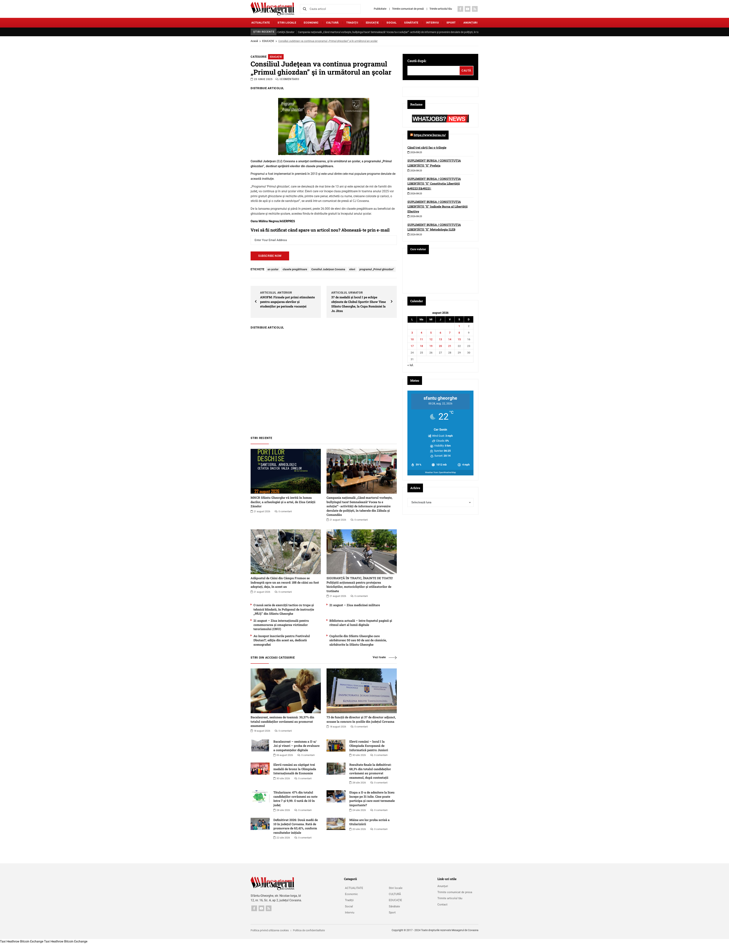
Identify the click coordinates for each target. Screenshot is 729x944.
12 (430, 339)
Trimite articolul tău (440, 8)
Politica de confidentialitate (309, 930)
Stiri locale (287, 22)
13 (440, 339)
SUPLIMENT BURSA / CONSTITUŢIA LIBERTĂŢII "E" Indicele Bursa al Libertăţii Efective (437, 206)
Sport (451, 22)
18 (421, 346)
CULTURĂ (332, 22)
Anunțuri (470, 22)
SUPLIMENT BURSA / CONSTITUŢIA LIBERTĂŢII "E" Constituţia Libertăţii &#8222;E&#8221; (434, 183)
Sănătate (411, 22)
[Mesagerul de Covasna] (272, 8)
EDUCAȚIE (372, 22)
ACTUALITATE (260, 22)
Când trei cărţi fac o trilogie (426, 147)
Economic (311, 22)
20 (440, 346)
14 (449, 339)
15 (459, 339)
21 (449, 346)
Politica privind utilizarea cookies (270, 930)
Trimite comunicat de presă (408, 8)
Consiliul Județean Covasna (328, 269)
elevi (352, 269)
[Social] (460, 9)
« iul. (410, 365)
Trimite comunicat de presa (454, 892)
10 (412, 339)
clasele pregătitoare (295, 269)
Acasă (254, 41)
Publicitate (380, 8)
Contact (442, 904)
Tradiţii (352, 22)
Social (392, 22)
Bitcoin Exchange (31, 941)
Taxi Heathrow (9, 941)
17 (412, 346)
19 (430, 346)
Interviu (432, 22)
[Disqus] (324, 380)
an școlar (273, 269)
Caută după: (416, 60)
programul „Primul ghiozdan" (376, 269)
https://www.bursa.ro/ (430, 135)
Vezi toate (379, 657)
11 (421, 339)
